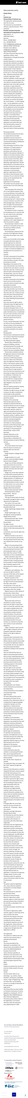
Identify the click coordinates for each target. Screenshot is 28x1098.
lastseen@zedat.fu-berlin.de (11, 1046)
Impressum (4, 1095)
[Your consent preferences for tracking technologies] (25, 1095)
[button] (14, 1094)
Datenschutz (4, 1093)
